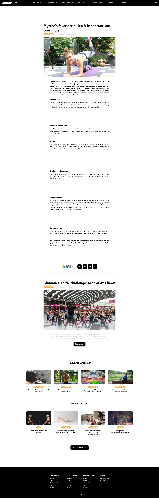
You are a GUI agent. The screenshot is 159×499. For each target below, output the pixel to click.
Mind (51, 480)
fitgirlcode (73, 34)
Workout (52, 487)
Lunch (68, 483)
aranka (72, 287)
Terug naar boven (78, 448)
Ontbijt (69, 485)
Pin (90, 266)
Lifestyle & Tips (97, 3)
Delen (79, 266)
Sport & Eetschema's (56, 483)
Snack (68, 487)
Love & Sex (111, 3)
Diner (68, 480)
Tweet (85, 266)
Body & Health (82, 3)
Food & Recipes (52, 3)
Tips (51, 485)
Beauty (85, 478)
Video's (85, 485)
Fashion (85, 480)
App (95, 266)
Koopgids (123, 3)
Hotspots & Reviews (88, 483)
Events (52, 478)
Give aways (86, 487)
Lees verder (79, 344)
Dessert (69, 478)
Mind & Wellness (67, 3)
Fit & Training (37, 3)
